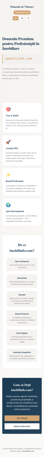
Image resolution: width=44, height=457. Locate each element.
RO (16, 18)
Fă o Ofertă (22, 418)
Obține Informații (22, 426)
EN (22, 18)
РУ (29, 18)
